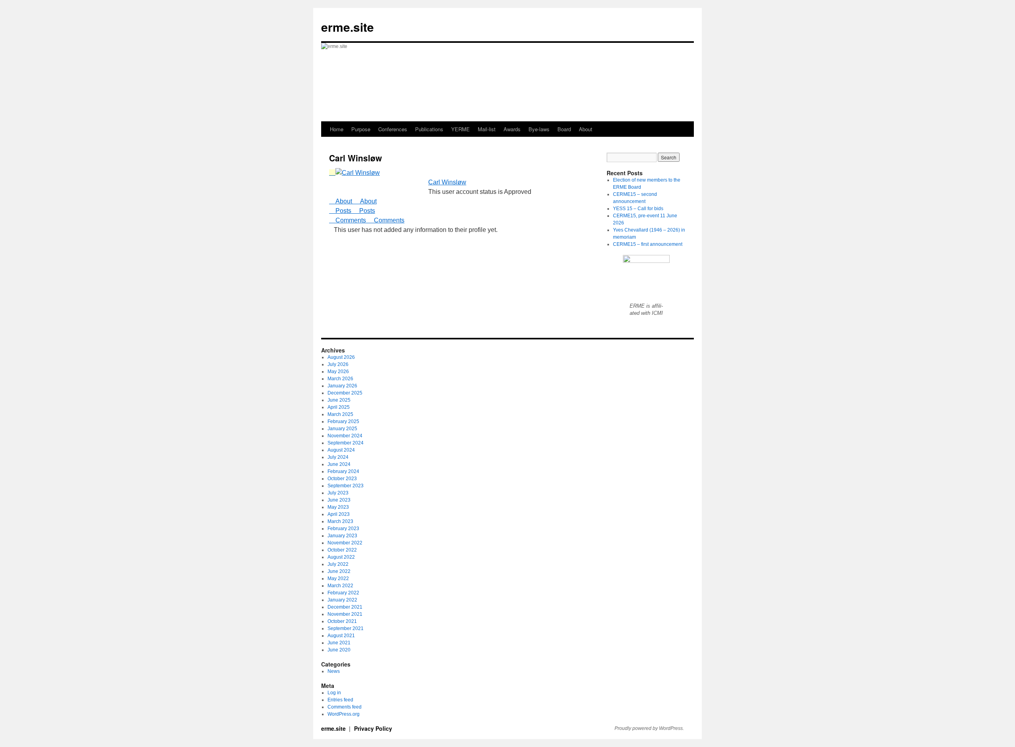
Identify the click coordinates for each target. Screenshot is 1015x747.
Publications (429, 129)
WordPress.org (343, 714)
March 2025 (340, 414)
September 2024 (345, 443)
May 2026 (338, 371)
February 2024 (343, 471)
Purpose (360, 129)
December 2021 (344, 607)
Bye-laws (539, 129)
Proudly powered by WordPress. (649, 728)
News (333, 671)
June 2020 (338, 650)
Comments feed (344, 707)
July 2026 (338, 364)
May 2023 (338, 507)
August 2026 (341, 357)
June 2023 (338, 500)
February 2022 (343, 593)
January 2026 (342, 386)
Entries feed (340, 700)
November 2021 (344, 614)
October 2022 (342, 550)
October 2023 (342, 478)
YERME (460, 129)
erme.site (347, 26)
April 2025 (338, 407)
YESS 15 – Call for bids (638, 208)
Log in (334, 692)
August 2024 (341, 450)
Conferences (392, 129)
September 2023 (345, 485)
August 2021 (341, 635)
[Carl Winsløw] (354, 172)
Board (564, 129)
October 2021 (342, 621)
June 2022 (338, 571)
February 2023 (343, 528)
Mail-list (487, 129)
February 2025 (343, 421)
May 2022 (338, 578)
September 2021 (345, 628)
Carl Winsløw (447, 182)
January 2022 (342, 600)
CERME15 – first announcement (647, 244)
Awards (512, 129)
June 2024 (338, 464)
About (585, 129)
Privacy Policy (373, 728)
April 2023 (338, 514)
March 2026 (340, 378)
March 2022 (340, 585)
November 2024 (344, 436)
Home (336, 129)
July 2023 (338, 493)
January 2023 (342, 535)
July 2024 (338, 457)
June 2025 (338, 400)
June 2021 (338, 642)
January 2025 (342, 428)
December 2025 (344, 393)
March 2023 (340, 521)
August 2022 (341, 557)
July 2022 (338, 564)
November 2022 (344, 543)
